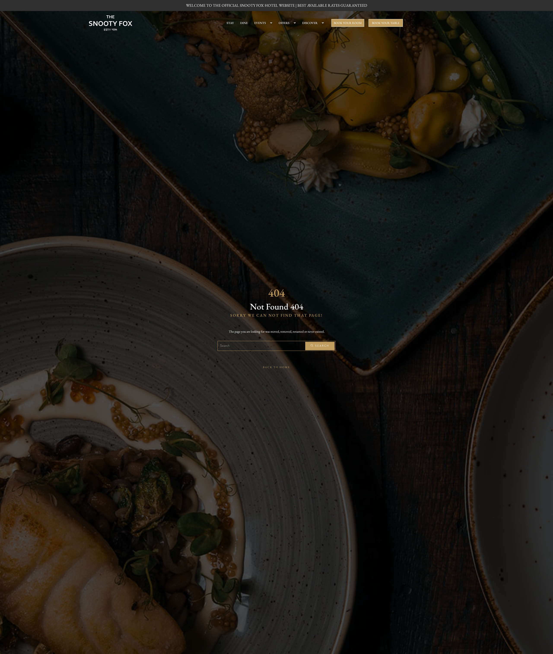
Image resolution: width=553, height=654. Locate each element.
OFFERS (284, 23)
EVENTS (260, 23)
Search (321, 346)
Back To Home (276, 367)
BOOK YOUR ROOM (348, 23)
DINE (244, 23)
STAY (230, 23)
